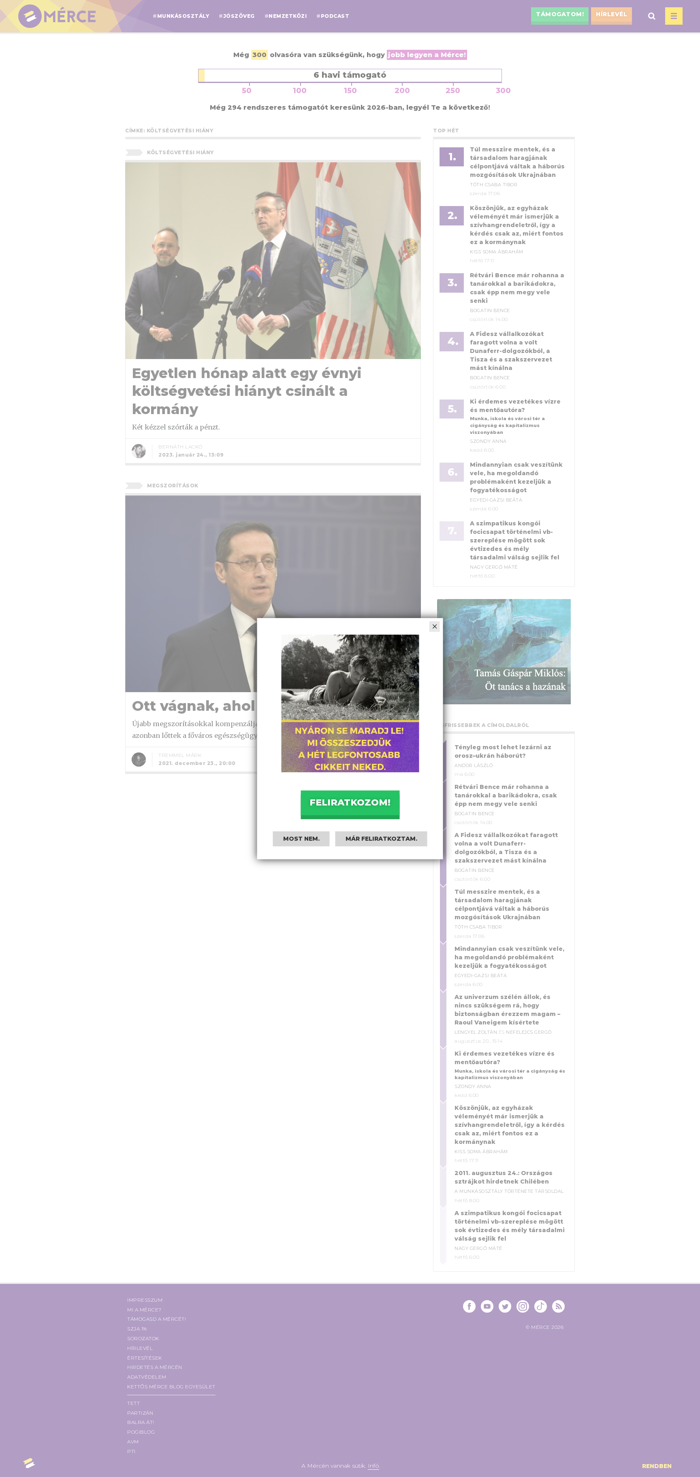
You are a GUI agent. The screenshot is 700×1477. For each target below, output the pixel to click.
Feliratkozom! (350, 802)
